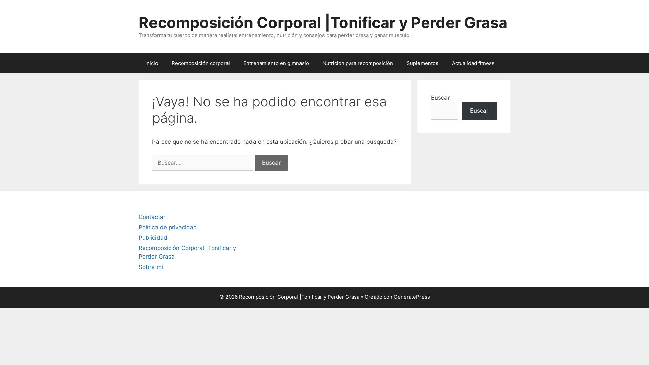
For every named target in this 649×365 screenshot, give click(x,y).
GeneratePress (412, 297)
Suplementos (422, 63)
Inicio (151, 63)
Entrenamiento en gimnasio (276, 63)
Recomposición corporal (201, 63)
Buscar (440, 97)
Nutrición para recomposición (357, 63)
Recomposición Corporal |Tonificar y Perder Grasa (323, 22)
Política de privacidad (168, 227)
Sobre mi (151, 267)
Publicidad (153, 237)
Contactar (152, 217)
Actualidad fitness (473, 63)
